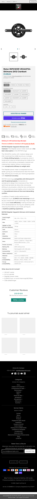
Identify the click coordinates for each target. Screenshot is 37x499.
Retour (18, 415)
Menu (18, 385)
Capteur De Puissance (18, 386)
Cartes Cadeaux (18, 426)
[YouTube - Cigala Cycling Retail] (22, 374)
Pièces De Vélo (18, 395)
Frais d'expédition (17, 76)
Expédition (18, 422)
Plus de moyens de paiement (18, 122)
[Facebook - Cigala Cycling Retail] (15, 374)
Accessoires (18, 397)
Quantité (5, 104)
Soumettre (30, 451)
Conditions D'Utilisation (18, 429)
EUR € (14, 1)
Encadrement (18, 431)
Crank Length (7, 82)
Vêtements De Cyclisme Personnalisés (18, 435)
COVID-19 (18, 438)
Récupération (18, 399)
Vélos (17, 393)
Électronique (18, 390)
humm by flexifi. (29, 143)
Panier (33, 1)
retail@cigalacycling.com (23, 370)
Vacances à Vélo (18, 433)
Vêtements (18, 401)
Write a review (18, 300)
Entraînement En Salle (18, 388)
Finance (18, 418)
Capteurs (18, 392)
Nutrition (17, 402)
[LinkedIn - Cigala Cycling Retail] (25, 374)
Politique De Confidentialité (18, 427)
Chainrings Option (8, 88)
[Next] (35, 49)
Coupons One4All (18, 424)
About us (18, 417)
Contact (18, 413)
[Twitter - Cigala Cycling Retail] (12, 374)
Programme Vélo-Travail (18, 420)
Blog (18, 436)
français (8, 1)
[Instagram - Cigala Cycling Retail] (18, 374)
